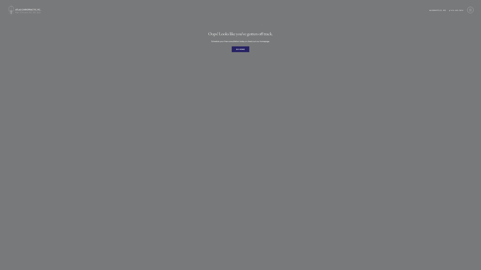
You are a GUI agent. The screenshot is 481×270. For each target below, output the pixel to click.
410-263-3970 (456, 10)
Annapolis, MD (438, 10)
